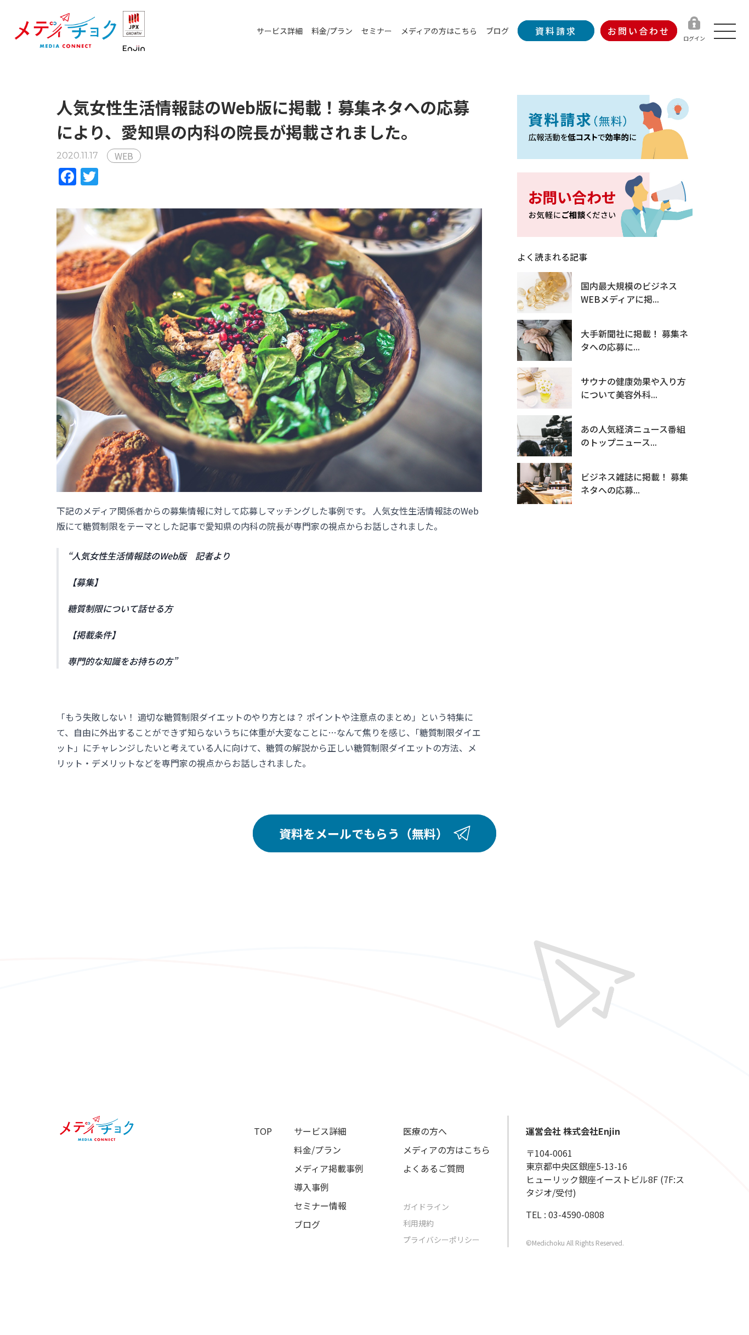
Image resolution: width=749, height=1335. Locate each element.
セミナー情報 (320, 1205)
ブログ (497, 30)
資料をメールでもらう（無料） (363, 833)
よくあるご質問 (433, 1168)
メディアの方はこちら (439, 30)
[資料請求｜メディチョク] (605, 127)
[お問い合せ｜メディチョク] (605, 204)
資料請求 (556, 30)
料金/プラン (332, 30)
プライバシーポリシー (441, 1239)
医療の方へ (425, 1131)
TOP (263, 1131)
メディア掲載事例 (329, 1168)
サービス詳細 (280, 30)
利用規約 (418, 1223)
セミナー (376, 30)
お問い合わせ (639, 30)
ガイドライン (426, 1206)
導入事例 (311, 1186)
